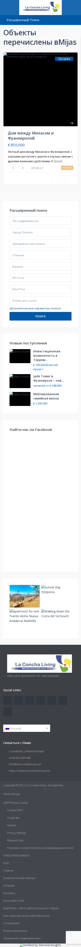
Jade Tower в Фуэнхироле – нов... (48, 378)
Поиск (40, 316)
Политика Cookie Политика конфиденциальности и (40, 848)
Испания (8, 885)
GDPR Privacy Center (15, 803)
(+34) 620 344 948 (19, 758)
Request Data (15, 840)
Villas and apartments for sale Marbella (33, 676)
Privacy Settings (16, 833)
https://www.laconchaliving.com (29, 771)
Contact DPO (15, 810)
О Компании (11, 923)
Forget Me (13, 818)
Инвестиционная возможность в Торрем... (46, 355)
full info (67, 168)
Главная (8, 870)
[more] (58, 161)
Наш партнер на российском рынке (26, 916)
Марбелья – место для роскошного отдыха (31, 908)
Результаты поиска (15, 931)
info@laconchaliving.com (25, 764)
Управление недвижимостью (22, 938)
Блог (6, 863)
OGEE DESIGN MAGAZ (16, 855)
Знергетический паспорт (19, 878)
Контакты (9, 893)
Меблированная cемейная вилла (46, 396)
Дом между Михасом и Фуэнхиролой (31, 135)
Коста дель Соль (13, 900)
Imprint (11, 825)
